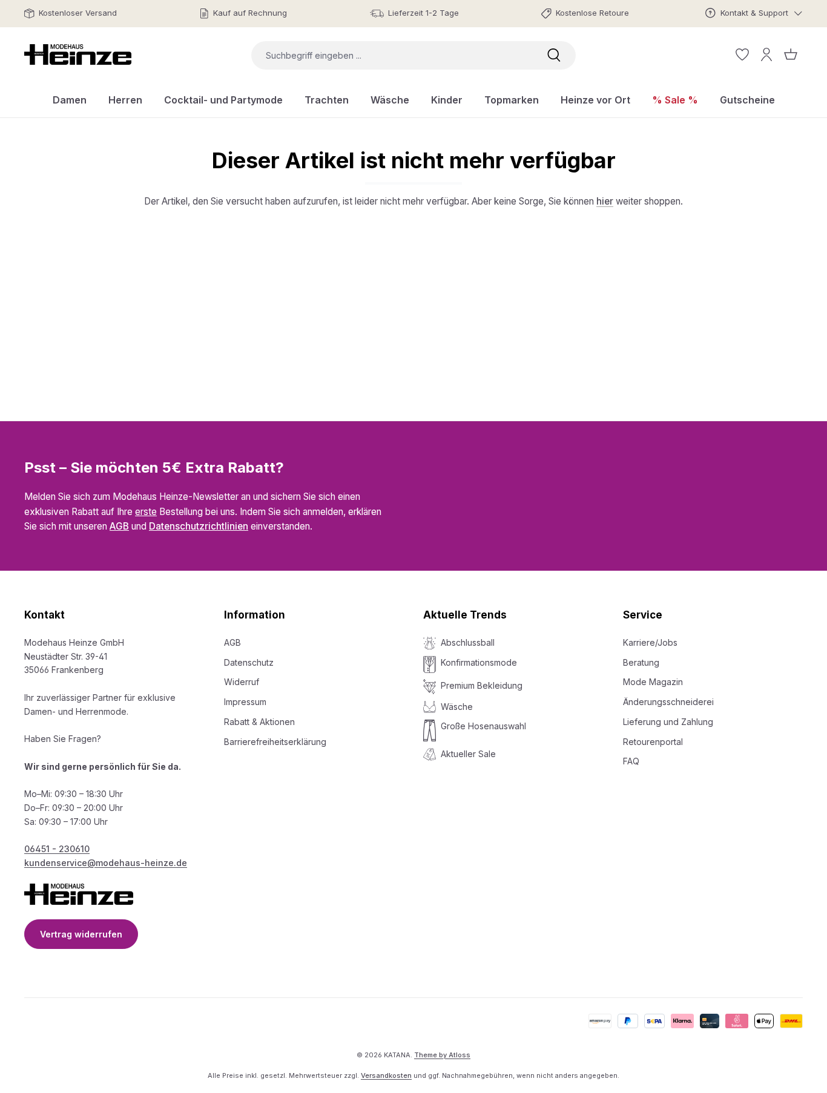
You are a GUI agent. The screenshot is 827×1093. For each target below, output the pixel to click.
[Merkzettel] (742, 54)
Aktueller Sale (468, 754)
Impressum (245, 702)
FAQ (631, 761)
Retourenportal (653, 742)
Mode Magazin (653, 682)
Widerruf (241, 682)
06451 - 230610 (57, 849)
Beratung (641, 662)
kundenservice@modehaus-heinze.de (105, 863)
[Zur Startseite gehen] (77, 54)
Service (642, 615)
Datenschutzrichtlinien (198, 526)
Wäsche (457, 706)
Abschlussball (468, 642)
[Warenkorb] (791, 54)
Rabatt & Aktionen (259, 722)
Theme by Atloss (442, 1055)
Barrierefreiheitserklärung (275, 742)
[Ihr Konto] (766, 54)
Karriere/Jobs (650, 642)
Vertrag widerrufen (81, 934)
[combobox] (391, 55)
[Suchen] (554, 55)
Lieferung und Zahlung (668, 722)
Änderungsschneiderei (668, 702)
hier (604, 201)
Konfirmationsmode (479, 662)
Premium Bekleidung (481, 685)
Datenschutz (249, 662)
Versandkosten (386, 1075)
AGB (119, 526)
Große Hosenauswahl (483, 726)
